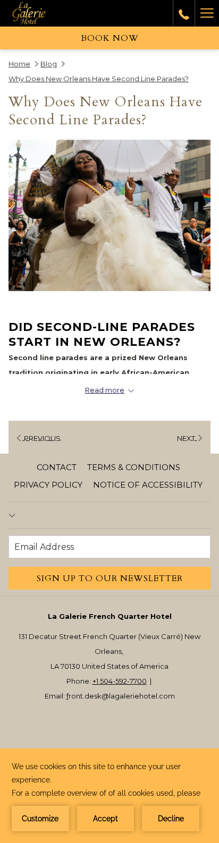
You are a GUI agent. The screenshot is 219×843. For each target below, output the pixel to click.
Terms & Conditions (133, 467)
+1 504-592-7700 (119, 681)
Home (19, 63)
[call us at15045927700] (184, 13)
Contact (57, 467)
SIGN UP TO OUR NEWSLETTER (110, 578)
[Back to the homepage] (38, 13)
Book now (110, 38)
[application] (109, 795)
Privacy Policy (48, 485)
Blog (48, 63)
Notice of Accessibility (148, 485)
